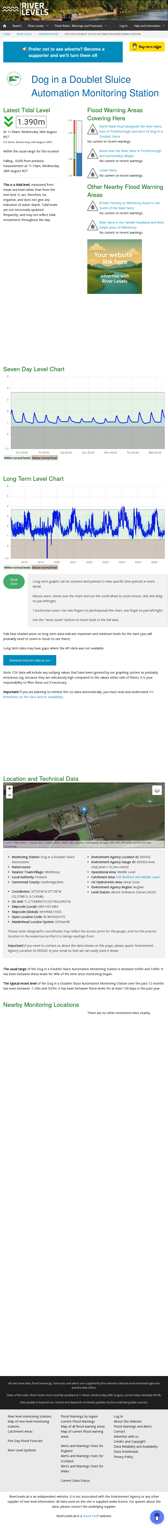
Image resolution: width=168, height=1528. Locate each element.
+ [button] (9, 788)
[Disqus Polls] (84, 1083)
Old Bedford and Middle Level (137, 877)
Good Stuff (91, 1516)
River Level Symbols (22, 1450)
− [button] (9, 795)
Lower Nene (108, 170)
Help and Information (147, 26)
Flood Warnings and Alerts (133, 1426)
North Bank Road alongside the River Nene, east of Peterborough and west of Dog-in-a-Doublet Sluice (131, 131)
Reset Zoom (14, 581)
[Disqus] (84, 1197)
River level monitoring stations (29, 1416)
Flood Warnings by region (79, 1416)
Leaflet (8, 842)
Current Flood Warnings (78, 1421)
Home (6, 34)
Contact (119, 1431)
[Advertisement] (84, 328)
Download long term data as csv (29, 660)
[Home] (4, 26)
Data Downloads (126, 1451)
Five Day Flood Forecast (25, 1441)
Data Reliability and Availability (136, 1446)
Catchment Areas (20, 1431)
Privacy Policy (123, 1457)
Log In (124, 26)
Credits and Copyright (129, 1441)
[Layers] (157, 790)
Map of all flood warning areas (83, 1426)
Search (16, 26)
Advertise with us (126, 1436)
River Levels (36, 26)
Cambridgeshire (48, 34)
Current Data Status (75, 1480)
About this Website (128, 1421)
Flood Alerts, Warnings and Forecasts (78, 26)
